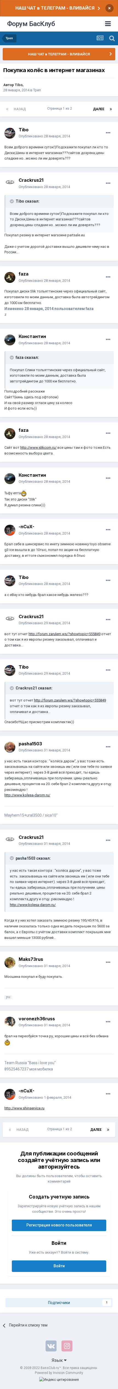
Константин (32, 336)
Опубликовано (44, 136)
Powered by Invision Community (59, 1373)
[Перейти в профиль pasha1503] (9, 747)
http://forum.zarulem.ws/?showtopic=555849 (64, 634)
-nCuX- (26, 526)
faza (24, 274)
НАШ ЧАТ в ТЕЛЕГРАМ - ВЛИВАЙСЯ (54, 8)
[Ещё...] (108, 133)
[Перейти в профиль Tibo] (9, 133)
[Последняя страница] (111, 109)
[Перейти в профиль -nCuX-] (9, 530)
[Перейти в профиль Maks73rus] (9, 962)
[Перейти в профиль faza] (9, 277)
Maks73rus (31, 959)
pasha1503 (30, 743)
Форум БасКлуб (31, 24)
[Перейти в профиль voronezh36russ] (9, 1022)
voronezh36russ (37, 1018)
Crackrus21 (31, 180)
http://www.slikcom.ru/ (38, 447)
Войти (59, 1266)
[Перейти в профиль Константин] (9, 339)
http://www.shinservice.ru (24, 1108)
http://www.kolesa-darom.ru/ (27, 795)
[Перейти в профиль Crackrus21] (9, 183)
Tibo (19, 85)
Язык (58, 1360)
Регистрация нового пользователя (59, 1225)
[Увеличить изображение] (24, 493)
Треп (37, 90)
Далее (98, 109)
